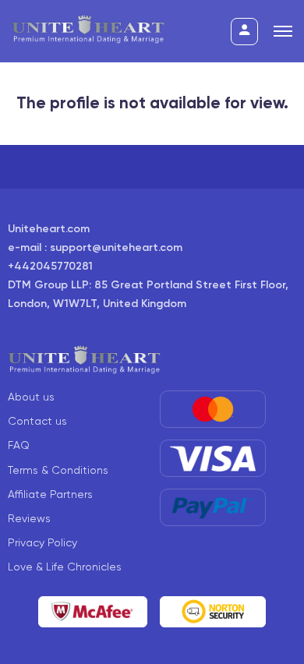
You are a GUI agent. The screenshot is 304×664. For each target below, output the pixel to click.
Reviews (29, 518)
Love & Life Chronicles (65, 566)
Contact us (37, 421)
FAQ (19, 445)
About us (31, 396)
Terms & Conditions (58, 470)
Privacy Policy (42, 542)
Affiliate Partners (50, 494)
